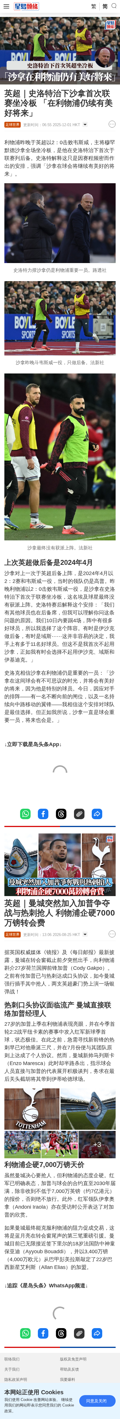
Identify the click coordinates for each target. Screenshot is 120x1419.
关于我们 (12, 1369)
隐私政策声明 (15, 1379)
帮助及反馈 (69, 1369)
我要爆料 (67, 1379)
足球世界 (13, 124)
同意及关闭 (96, 1401)
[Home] (26, 6)
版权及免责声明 (73, 1359)
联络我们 (12, 1359)
